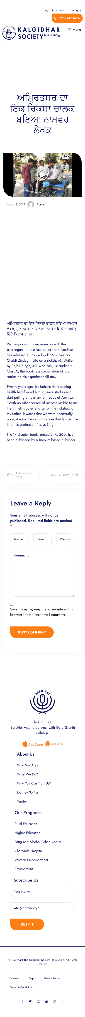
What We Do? (27, 774)
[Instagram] (38, 1001)
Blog (45, 10)
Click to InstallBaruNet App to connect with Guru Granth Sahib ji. (42, 727)
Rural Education (26, 823)
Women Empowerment (31, 859)
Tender (22, 801)
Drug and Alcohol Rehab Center (38, 841)
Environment (24, 868)
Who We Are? (27, 765)
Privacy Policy (52, 978)
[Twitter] (30, 1001)
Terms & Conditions (21, 987)
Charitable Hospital (28, 850)
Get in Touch (58, 10)
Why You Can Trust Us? (34, 783)
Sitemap (14, 978)
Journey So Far (27, 792)
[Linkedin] (63, 1001)
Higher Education (27, 832)
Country (73, 10)
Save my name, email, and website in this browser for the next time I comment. (41, 612)
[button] (67, 18)
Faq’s (31, 978)
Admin (40, 204)
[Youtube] (46, 1001)
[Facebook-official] (22, 1001)
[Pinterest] (54, 1001)
